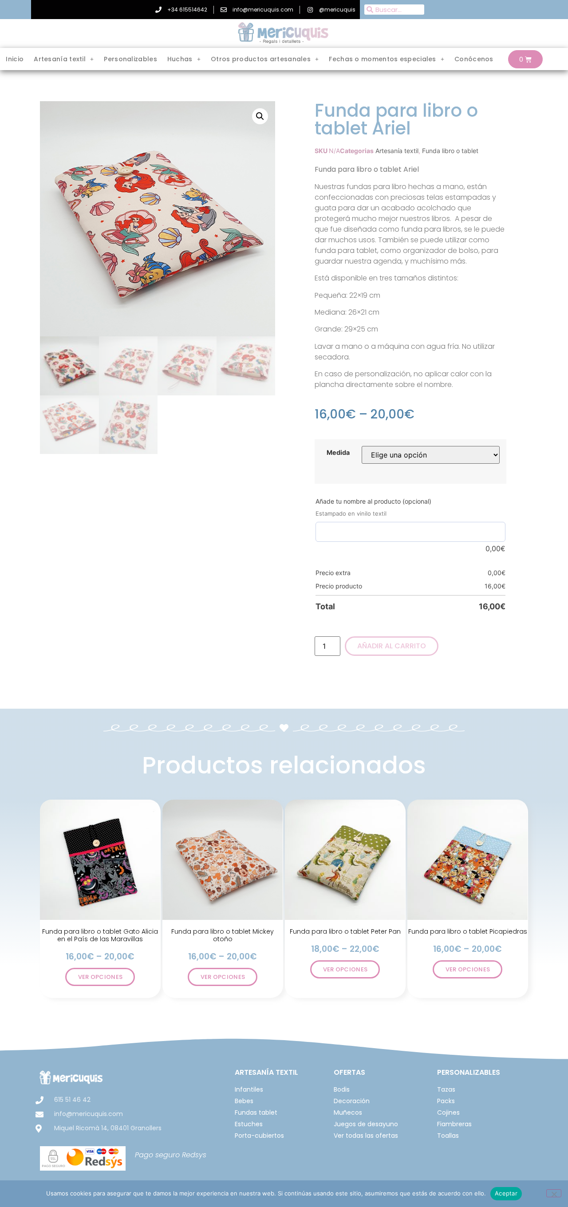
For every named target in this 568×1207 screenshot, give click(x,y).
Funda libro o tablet (450, 150)
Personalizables (130, 59)
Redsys (194, 1155)
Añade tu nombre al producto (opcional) (373, 501)
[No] (553, 1193)
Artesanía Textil (266, 1072)
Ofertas (349, 1072)
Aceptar (506, 1193)
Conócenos (473, 59)
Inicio (15, 59)
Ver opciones (100, 977)
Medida (338, 453)
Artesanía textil (396, 150)
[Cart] (525, 59)
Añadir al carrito (391, 646)
